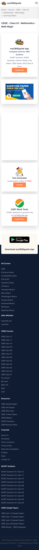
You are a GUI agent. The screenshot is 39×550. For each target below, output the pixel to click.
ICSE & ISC (5, 279)
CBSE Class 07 (6, 354)
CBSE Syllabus (6, 418)
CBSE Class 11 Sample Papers (12, 517)
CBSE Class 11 (6, 340)
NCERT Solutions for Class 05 (12, 496)
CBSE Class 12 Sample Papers (12, 513)
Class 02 (25, 10)
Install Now (19, 70)
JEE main (4, 381)
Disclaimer (5, 439)
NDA (3, 388)
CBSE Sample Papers (9, 404)
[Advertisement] (19, 136)
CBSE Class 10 (6, 343)
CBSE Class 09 (6, 347)
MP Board (5, 307)
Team (3, 456)
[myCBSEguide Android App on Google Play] (19, 240)
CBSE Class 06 (6, 357)
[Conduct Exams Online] (19, 92)
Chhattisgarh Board (9, 296)
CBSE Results (6, 527)
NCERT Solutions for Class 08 (12, 485)
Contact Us (5, 459)
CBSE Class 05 (6, 361)
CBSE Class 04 (6, 364)
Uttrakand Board (8, 289)
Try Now (19, 185)
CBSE (18, 10)
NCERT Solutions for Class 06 (12, 492)
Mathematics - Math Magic (14, 13)
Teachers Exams (7, 283)
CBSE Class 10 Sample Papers (12, 520)
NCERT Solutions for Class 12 (12, 472)
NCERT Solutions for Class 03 (12, 503)
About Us (5, 435)
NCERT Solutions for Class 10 (12, 478)
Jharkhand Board (8, 303)
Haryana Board (7, 300)
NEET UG (4, 385)
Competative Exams (9, 276)
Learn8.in (5, 324)
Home (3, 10)
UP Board (5, 286)
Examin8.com (6, 321)
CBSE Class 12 (6, 336)
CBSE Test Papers (8, 407)
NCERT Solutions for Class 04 (12, 499)
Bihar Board (6, 293)
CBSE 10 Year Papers (9, 414)
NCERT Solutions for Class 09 (12, 482)
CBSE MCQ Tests (7, 411)
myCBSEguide (13, 3)
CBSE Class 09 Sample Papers (12, 523)
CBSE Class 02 (6, 371)
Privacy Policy (6, 445)
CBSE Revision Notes (9, 425)
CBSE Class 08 (6, 350)
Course (11, 10)
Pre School (5, 378)
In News (4, 452)
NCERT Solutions (7, 421)
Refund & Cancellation (10, 449)
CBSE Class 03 (6, 367)
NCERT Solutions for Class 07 (12, 489)
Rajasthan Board (7, 310)
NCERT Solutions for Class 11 (12, 475)
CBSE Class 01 (6, 374)
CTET (3, 392)
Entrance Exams (7, 272)
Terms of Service (7, 442)
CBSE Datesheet (19, 527)
